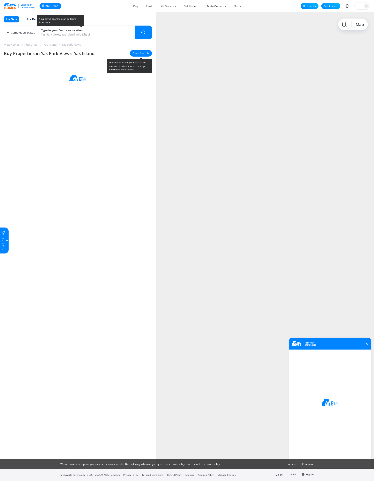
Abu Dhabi (31, 44)
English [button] (310, 474)
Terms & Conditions (152, 475)
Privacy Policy (130, 475)
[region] (265, 246)
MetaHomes (11, 44)
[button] (347, 6)
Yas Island (50, 44)
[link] (11, 44)
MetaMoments (216, 6)
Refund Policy (174, 475)
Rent (149, 6)
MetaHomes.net (112, 475)
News (237, 6)
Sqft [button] (280, 474)
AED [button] (293, 474)
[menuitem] (135, 6)
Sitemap (189, 475)
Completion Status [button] (23, 32)
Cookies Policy (206, 475)
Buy (135, 6)
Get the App (191, 6)
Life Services (168, 6)
